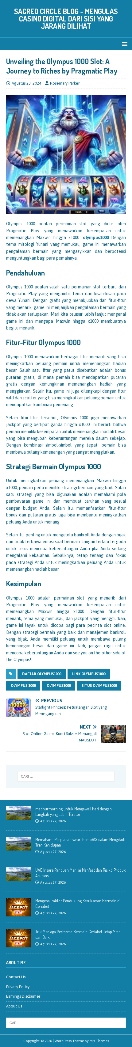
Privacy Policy (17, 986)
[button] (123, 43)
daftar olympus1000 (41, 674)
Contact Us (15, 977)
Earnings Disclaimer (23, 996)
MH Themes (99, 1041)
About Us (14, 1006)
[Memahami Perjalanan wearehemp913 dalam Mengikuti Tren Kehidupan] (18, 847)
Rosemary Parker (65, 83)
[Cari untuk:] (66, 776)
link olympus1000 (88, 674)
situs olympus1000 (99, 685)
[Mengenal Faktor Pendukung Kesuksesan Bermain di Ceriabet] (18, 913)
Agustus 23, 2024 (26, 83)
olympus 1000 (23, 685)
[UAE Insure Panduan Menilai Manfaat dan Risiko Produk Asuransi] (18, 877)
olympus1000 (96, 237)
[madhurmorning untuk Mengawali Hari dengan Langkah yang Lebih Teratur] (18, 816)
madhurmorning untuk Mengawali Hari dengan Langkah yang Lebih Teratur (73, 811)
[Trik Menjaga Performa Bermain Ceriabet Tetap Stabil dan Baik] (18, 944)
